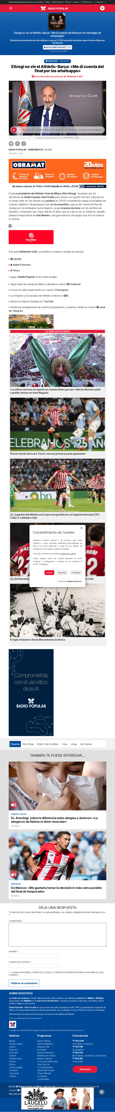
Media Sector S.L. (75, 581)
